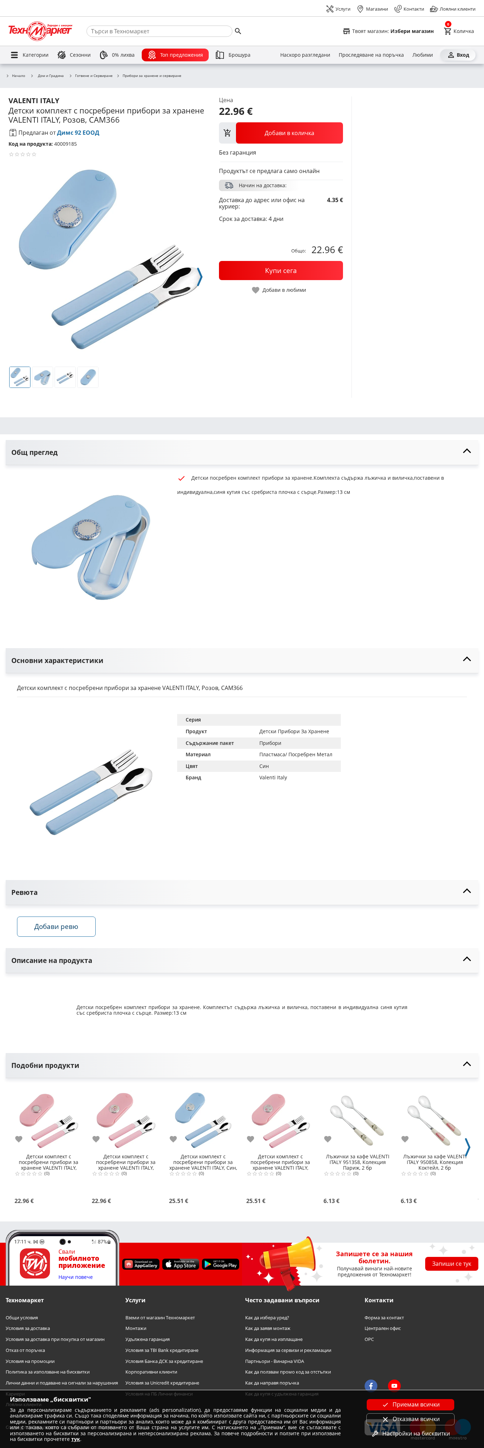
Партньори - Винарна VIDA (274, 1361)
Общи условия (22, 1317)
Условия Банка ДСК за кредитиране (164, 1361)
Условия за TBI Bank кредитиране (161, 1350)
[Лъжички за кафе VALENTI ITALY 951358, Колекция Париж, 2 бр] (357, 1118)
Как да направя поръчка (272, 1383)
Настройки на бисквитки (416, 1433)
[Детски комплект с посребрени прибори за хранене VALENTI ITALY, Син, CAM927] (203, 1118)
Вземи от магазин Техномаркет (160, 1317)
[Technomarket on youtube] (394, 1386)
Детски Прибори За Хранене (294, 731)
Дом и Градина (51, 75)
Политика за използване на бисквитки (48, 1372)
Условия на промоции (30, 1361)
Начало (18, 76)
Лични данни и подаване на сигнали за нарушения (62, 1383)
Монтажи (135, 1328)
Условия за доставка (28, 1328)
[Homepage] (40, 31)
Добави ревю (56, 926)
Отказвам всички (416, 1419)
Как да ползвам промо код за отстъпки (288, 1372)
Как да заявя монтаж (268, 1328)
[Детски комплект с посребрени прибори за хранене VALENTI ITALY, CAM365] (126, 1118)
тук (75, 1439)
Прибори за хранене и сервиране (152, 76)
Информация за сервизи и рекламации (288, 1350)
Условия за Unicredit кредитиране (162, 1383)
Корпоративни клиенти (151, 1372)
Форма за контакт (384, 1317)
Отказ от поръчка (25, 1350)
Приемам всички (416, 1404)
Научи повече (75, 1277)
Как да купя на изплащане (274, 1339)
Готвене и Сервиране (94, 76)
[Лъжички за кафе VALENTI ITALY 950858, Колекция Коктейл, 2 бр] (435, 1118)
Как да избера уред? (267, 1317)
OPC (369, 1339)
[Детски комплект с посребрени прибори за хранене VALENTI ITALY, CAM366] (48, 1118)
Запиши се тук (451, 1264)
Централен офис (383, 1328)
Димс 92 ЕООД (78, 132)
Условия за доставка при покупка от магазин (55, 1339)
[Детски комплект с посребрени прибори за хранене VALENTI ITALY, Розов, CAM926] (280, 1118)
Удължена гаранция (147, 1339)
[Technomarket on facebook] (371, 1386)
